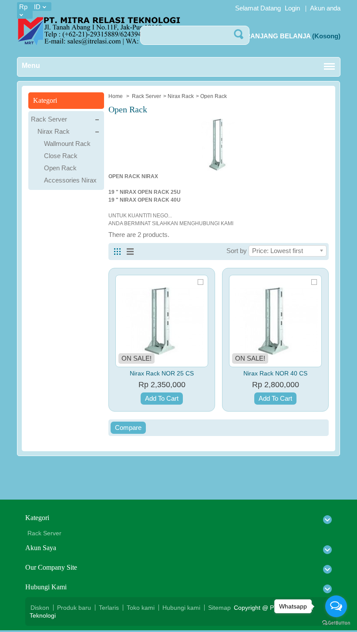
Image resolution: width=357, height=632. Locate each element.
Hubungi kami (181, 607)
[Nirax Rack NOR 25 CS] (161, 321)
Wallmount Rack (67, 143)
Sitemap (219, 607)
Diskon (39, 607)
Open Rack (60, 168)
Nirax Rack (181, 96)
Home (116, 96)
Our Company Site (51, 567)
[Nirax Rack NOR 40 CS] (275, 321)
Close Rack (60, 155)
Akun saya (40, 547)
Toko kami (141, 607)
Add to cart (161, 398)
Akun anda (325, 8)
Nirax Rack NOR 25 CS (162, 373)
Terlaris (109, 607)
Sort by (236, 250)
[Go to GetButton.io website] (336, 623)
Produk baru (74, 607)
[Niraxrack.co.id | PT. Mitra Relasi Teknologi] (99, 32)
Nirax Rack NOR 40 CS (275, 373)
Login (292, 8)
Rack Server (146, 96)
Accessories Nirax (70, 180)
